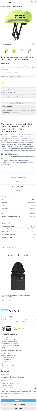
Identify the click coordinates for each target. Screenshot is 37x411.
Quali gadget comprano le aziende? (10, 345)
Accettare (18, 400)
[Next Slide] (33, 44)
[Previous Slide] (32, 44)
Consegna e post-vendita (8, 357)
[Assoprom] (6, 328)
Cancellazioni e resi (6, 359)
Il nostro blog (5, 347)
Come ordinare (5, 353)
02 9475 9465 (5, 374)
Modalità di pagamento (8, 361)
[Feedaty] (17, 328)
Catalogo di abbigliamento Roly (9, 341)
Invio (18, 190)
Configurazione (18, 404)
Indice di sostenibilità (18, 186)
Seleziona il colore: (7, 80)
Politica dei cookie (26, 393)
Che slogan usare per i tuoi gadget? (10, 343)
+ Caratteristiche (13, 72)
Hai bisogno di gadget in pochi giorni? (11, 339)
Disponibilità (18, 182)
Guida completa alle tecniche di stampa (12, 337)
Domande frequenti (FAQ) (8, 365)
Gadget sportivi (9, 247)
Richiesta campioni (6, 363)
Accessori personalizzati (6, 6)
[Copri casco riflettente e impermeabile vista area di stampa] (18, 24)
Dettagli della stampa (18, 177)
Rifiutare (18, 408)
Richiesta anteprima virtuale (9, 355)
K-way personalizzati (18, 6)
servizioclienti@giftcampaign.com (12, 377)
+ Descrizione (4, 72)
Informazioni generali (18, 173)
